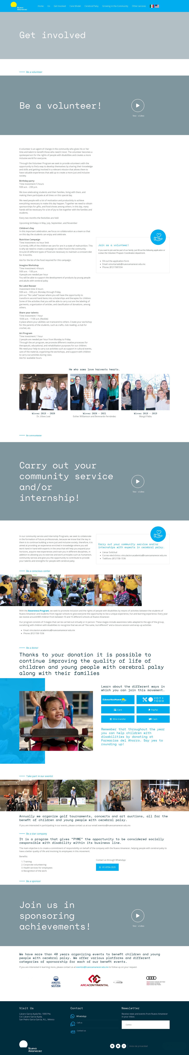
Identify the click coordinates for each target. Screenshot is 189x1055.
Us (48, 6)
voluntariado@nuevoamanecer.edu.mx (126, 264)
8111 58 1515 (83, 1025)
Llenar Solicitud (109, 552)
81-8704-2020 (109, 867)
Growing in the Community (115, 6)
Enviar (163, 1024)
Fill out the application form (115, 261)
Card (119, 709)
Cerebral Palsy (91, 6)
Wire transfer (119, 719)
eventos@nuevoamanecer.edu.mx (114, 825)
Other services (139, 6)
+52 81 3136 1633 (95, 1016)
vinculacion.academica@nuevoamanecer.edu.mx (144, 555)
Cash (154, 719)
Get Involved (60, 6)
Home (41, 6)
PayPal (154, 709)
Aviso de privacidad (138, 1046)
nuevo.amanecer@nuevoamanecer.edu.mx (97, 1033)
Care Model (75, 6)
